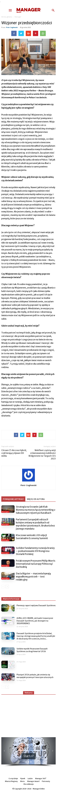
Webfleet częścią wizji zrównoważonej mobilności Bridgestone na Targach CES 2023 (42, 454)
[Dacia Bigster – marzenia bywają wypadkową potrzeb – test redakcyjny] (8, 576)
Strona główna (6, 17)
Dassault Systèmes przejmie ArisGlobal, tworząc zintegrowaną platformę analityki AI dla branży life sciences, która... (36, 636)
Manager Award (33, 781)
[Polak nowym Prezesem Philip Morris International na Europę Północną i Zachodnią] (8, 563)
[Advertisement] (28, 714)
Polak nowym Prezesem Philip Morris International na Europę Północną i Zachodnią (35, 563)
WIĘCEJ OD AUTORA (36, 499)
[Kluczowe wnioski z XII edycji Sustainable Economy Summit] (8, 537)
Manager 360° (40, 778)
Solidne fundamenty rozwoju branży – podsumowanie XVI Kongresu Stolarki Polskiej (35, 551)
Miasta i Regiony (11, 781)
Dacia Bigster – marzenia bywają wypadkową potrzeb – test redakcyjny (33, 576)
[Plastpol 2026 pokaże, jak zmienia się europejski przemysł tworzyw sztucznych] (8, 677)
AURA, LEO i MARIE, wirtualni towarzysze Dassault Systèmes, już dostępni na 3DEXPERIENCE (35, 621)
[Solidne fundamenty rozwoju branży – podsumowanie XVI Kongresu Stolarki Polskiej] (8, 550)
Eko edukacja (29, 784)
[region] (28, 752)
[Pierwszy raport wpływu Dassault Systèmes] (8, 608)
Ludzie (30, 778)
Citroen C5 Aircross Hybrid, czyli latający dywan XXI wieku (14, 453)
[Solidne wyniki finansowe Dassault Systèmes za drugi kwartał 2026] (8, 651)
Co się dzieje (13, 778)
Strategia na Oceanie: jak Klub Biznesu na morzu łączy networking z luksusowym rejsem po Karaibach (35, 509)
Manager (18, 17)
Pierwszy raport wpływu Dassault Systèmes (36, 605)
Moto (22, 781)
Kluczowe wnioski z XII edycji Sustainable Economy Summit (32, 537)
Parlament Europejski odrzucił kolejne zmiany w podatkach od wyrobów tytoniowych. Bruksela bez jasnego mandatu (35, 524)
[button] (53, 10)
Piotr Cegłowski (12, 27)
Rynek (22, 778)
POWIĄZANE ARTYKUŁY (13, 499)
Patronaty (46, 781)
